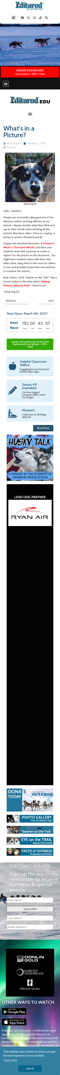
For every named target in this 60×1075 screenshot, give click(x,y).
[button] (13, 17)
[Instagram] (34, 17)
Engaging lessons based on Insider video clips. (34, 370)
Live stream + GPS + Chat (30, 74)
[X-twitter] (28, 17)
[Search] (46, 17)
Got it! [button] (30, 1068)
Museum (28, 410)
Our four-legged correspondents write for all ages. (34, 395)
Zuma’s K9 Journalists (29, 386)
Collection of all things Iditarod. (34, 416)
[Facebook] (22, 17)
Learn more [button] (10, 1060)
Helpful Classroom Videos (33, 363)
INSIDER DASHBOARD (30, 70)
